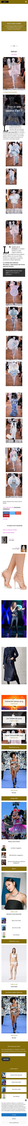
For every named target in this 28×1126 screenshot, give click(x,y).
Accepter (14, 1114)
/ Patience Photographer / (10, 92)
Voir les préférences (14, 1122)
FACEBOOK (6, 513)
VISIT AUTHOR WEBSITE (8, 533)
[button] (26, 1100)
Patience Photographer (14, 525)
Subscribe (5, 1059)
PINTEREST (6, 516)
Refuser (14, 1118)
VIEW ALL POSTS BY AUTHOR (10, 530)
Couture (5, 519)
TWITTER (12, 513)
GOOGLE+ (18, 513)
